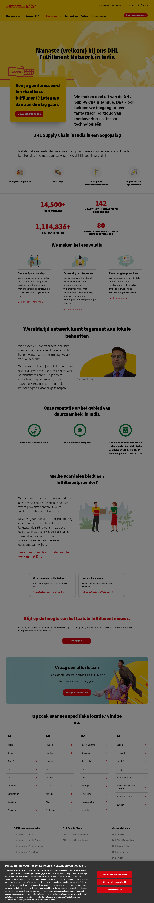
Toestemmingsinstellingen (115, 874)
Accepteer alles (115, 890)
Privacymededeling (26, 900)
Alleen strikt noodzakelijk (114, 882)
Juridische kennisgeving (45, 900)
